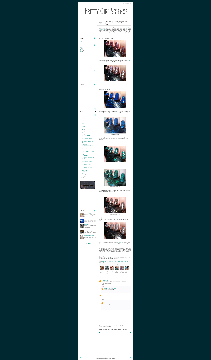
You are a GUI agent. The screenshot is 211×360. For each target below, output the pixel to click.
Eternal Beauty (84, 168)
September (83, 126)
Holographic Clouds (84, 170)
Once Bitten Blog (102, 29)
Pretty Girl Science (106, 357)
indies (80, 49)
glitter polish (111, 261)
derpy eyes (120, 242)
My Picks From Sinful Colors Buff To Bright (87, 160)
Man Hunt (119, 137)
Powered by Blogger (98, 358)
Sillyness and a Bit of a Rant (85, 147)
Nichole (81, 41)
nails (116, 261)
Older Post (130, 333)
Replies (103, 286)
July (82, 129)
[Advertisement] (88, 28)
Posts (82, 87)
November (83, 123)
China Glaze (107, 261)
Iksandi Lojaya (113, 358)
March (83, 173)
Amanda (103, 261)
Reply (102, 284)
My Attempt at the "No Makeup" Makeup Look (88, 145)
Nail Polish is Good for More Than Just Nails (88, 151)
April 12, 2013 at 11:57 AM (112, 288)
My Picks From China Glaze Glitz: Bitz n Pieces (88, 157)
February (83, 174)
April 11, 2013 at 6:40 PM (106, 280)
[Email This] (100, 262)
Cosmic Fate (83, 154)
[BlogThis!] (101, 262)
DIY (80, 47)
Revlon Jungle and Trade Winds (86, 148)
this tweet (127, 28)
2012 (82, 177)
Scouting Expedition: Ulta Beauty (88, 213)
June (82, 131)
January (83, 176)
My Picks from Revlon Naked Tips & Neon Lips (88, 167)
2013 (82, 120)
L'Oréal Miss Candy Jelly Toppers (86, 135)
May (82, 132)
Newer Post (99, 333)
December (83, 122)
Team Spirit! (83, 158)
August (83, 128)
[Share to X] (102, 262)
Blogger (89, 243)
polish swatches (125, 261)
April (82, 134)
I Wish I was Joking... (85, 171)
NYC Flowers (83, 142)
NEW (80, 48)
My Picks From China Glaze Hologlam (87, 164)
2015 (82, 117)
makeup (81, 50)
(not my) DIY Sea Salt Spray (85, 155)
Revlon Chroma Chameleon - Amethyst (87, 138)
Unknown (105, 288)
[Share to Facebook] (103, 262)
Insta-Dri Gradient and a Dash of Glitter (87, 161)
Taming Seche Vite (86, 224)
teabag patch (128, 256)
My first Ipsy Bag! (84, 144)
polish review (119, 261)
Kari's (129, 60)
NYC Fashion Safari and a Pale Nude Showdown (88, 141)
